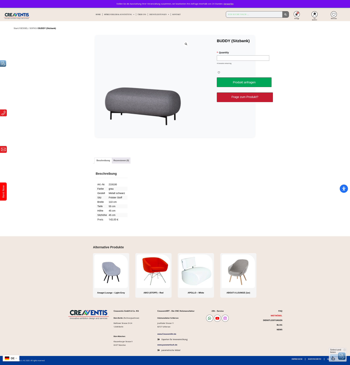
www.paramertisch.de (167, 345)
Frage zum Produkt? (244, 97)
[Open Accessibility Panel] (344, 189)
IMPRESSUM (297, 359)
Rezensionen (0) (121, 160)
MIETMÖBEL (276, 316)
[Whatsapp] (209, 318)
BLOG (279, 325)
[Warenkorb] (297, 14)
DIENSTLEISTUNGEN (158, 14)
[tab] (103, 160)
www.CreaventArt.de (166, 334)
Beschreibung (103, 160)
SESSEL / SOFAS (28, 28)
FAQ (280, 311)
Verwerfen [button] (229, 3)
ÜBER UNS (142, 14)
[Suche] (285, 14)
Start (16, 28)
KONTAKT (176, 14)
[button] (186, 44)
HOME (98, 14)
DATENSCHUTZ (314, 359)
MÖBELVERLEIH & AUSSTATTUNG (118, 14)
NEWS (279, 329)
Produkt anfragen (244, 82)
